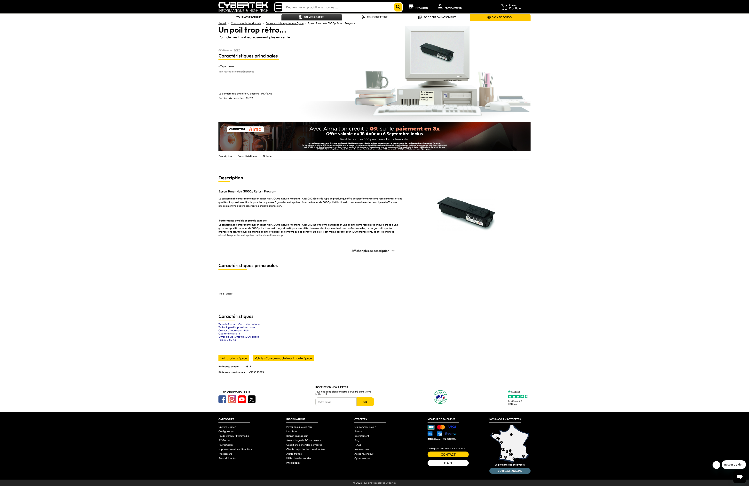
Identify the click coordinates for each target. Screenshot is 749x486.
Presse (358, 431)
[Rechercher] (398, 7)
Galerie (267, 156)
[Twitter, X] (252, 399)
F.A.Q (357, 444)
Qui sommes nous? (365, 426)
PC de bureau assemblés (440, 17)
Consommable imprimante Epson (285, 23)
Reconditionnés (227, 458)
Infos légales (293, 462)
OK (365, 401)
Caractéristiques (247, 156)
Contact (448, 454)
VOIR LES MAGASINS (510, 470)
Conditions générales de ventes (304, 444)
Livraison (291, 431)
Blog (356, 440)
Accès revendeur (363, 453)
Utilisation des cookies (298, 458)
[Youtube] (242, 399)
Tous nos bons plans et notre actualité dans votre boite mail (343, 392)
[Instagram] (232, 399)
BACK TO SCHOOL (502, 17)
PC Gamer (224, 440)
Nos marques (361, 449)
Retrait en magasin (297, 435)
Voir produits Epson (233, 358)
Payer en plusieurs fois (299, 426)
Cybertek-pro (362, 458)
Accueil (222, 23)
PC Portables (225, 444)
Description (225, 156)
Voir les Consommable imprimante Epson (283, 358)
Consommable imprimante (246, 23)
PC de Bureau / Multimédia (233, 435)
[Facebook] (222, 399)
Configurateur (377, 17)
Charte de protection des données (305, 449)
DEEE (237, 50)
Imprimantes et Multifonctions (235, 449)
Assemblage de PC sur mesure (303, 440)
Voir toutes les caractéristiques (236, 71)
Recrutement (361, 435)
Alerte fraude (294, 453)
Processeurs (225, 453)
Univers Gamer (314, 17)
